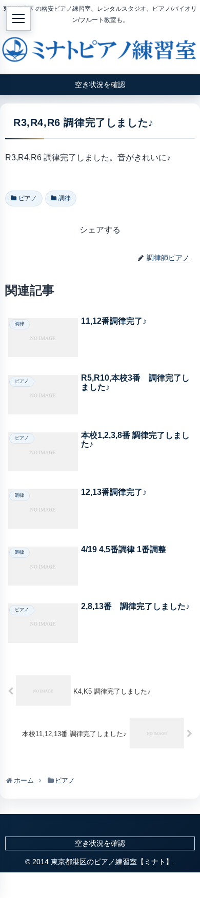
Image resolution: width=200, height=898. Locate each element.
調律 (64, 198)
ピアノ (27, 198)
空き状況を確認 (100, 843)
